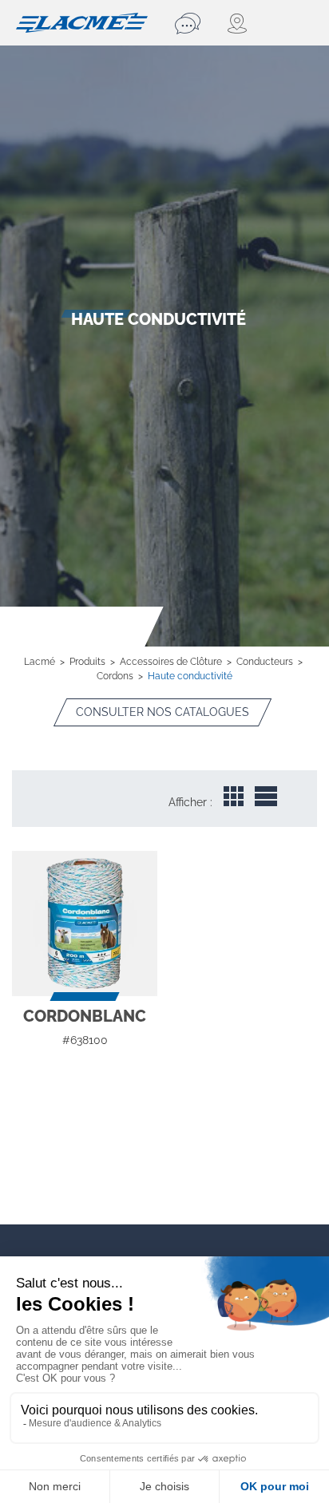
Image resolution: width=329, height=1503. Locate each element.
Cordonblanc (84, 1016)
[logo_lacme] (82, 21)
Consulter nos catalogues (162, 712)
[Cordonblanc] (84, 923)
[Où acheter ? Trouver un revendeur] (237, 23)
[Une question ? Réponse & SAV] (190, 23)
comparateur (85, 1052)
